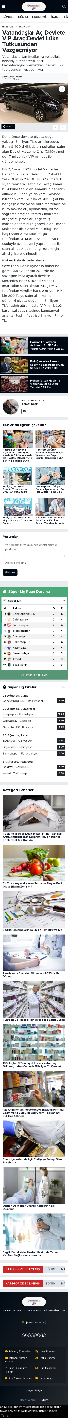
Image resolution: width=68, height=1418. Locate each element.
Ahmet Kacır (29, 404)
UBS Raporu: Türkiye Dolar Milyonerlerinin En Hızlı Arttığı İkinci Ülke (49, 489)
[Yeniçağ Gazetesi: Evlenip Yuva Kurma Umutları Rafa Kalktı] (18, 475)
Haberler (8, 27)
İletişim (39, 1390)
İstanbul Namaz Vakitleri (16, 1360)
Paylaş (10, 126)
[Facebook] (25, 1335)
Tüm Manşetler (47, 1368)
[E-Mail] (24, 411)
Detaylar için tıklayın (34, 674)
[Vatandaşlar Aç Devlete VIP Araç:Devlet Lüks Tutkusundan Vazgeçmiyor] (34, 103)
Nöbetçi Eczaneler (19, 1351)
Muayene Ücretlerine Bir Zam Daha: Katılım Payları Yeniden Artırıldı (49, 521)
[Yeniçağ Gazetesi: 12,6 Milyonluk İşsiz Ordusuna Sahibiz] (18, 506)
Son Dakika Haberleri (20, 1378)
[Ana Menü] (3, 6)
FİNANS (55, 17)
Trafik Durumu (47, 1358)
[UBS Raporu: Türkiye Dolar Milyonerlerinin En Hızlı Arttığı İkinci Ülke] (50, 475)
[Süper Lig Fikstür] (63, 687)
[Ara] (64, 6)
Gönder (10, 572)
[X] (31, 1335)
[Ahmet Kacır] (11, 406)
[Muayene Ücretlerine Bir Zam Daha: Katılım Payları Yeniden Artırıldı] (50, 506)
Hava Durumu (47, 1351)
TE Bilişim (42, 1400)
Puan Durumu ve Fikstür (16, 1370)
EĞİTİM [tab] (50, 1269)
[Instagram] (37, 1335)
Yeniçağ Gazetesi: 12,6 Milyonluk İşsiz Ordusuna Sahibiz (17, 521)
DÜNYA (23, 17)
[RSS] (43, 1335)
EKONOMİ (39, 17)
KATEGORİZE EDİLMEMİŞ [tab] (23, 1269)
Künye (29, 1390)
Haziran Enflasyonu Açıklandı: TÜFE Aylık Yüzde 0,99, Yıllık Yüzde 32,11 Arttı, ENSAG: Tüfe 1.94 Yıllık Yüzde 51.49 (17, 455)
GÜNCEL (8, 17)
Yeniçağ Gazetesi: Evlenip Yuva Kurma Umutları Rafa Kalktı (15, 489)
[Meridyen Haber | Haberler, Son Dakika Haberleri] (33, 6)
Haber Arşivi (46, 1378)
